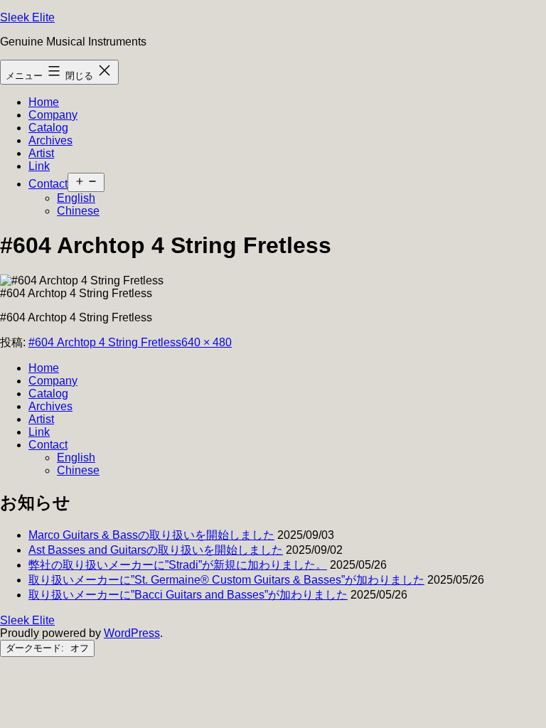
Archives (50, 140)
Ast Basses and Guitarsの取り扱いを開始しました (155, 550)
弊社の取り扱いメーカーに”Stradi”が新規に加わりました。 (177, 565)
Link (39, 166)
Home (43, 102)
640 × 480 (206, 342)
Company (52, 115)
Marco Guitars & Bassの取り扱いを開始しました (151, 535)
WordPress (132, 633)
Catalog (48, 128)
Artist (41, 153)
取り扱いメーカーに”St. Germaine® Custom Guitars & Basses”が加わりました (226, 580)
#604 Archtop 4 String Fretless (104, 342)
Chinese (78, 211)
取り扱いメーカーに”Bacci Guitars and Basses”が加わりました (188, 595)
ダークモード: (36, 648)
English (76, 198)
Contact (48, 184)
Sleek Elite (27, 17)
